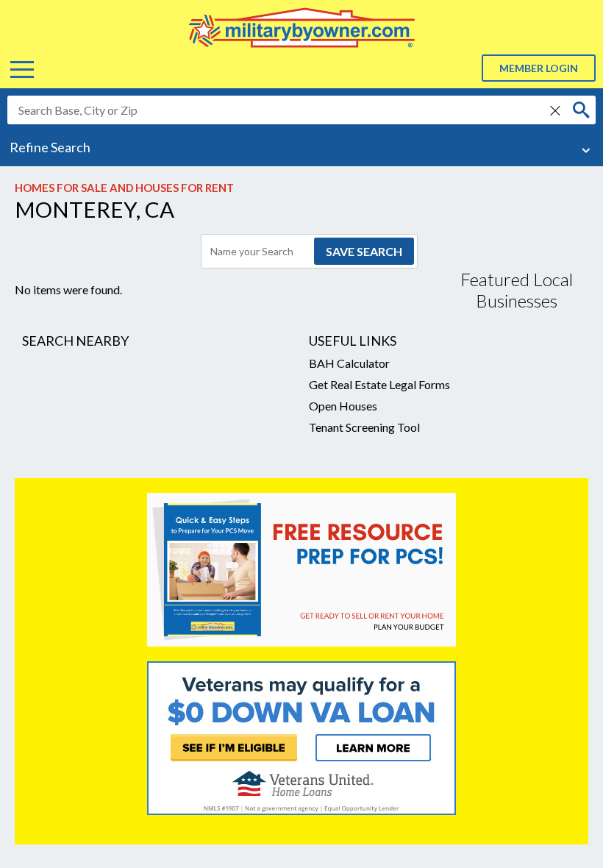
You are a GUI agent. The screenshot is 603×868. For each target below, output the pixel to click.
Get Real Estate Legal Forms (379, 384)
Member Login (538, 68)
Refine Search (50, 147)
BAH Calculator (349, 363)
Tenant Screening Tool (364, 427)
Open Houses (343, 406)
